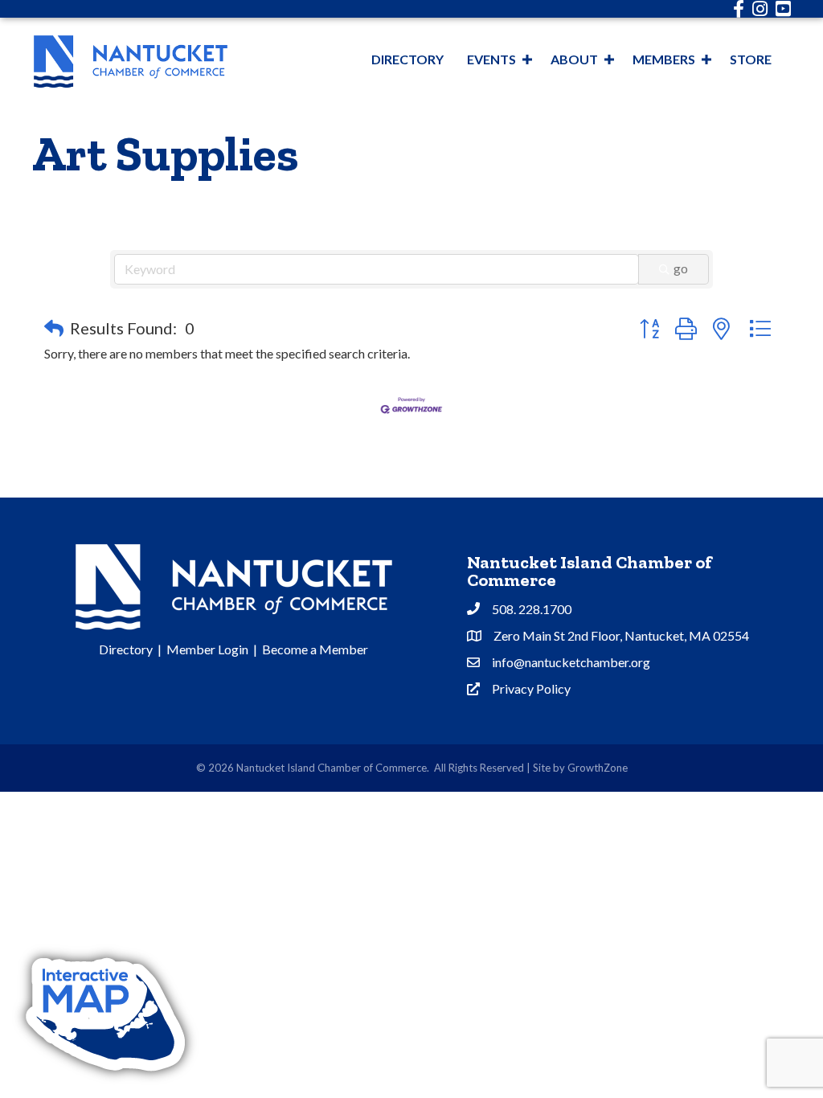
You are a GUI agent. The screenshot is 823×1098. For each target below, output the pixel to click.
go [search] (681, 268)
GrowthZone (597, 767)
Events (491, 59)
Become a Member (315, 649)
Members (664, 59)
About (574, 59)
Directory (407, 59)
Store (751, 59)
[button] (53, 327)
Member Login (207, 649)
